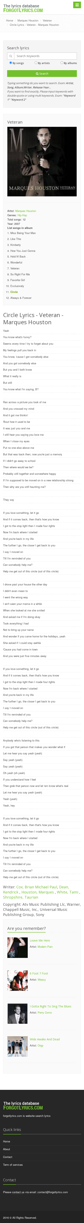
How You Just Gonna (22, 251)
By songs (18, 63)
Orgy (40, 1045)
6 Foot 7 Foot (39, 973)
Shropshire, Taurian (20, 897)
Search (43, 73)
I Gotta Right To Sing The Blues (50, 1006)
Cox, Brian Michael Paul (36, 886)
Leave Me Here (40, 940)
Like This (15, 239)
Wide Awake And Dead (45, 1039)
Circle (14, 292)
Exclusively (17, 286)
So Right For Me (20, 274)
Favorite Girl (17, 280)
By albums (70, 63)
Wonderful (16, 262)
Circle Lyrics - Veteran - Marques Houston (34, 25)
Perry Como (45, 1012)
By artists (44, 63)
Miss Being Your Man (23, 233)
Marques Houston (28, 20)
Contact (7, 1157)
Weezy (42, 979)
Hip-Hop (22, 215)
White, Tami (68, 892)
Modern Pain (45, 946)
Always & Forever (20, 298)
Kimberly (15, 245)
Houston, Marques (38, 892)
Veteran (47, 20)
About (6, 1149)
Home (9, 20)
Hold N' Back (18, 256)
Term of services (13, 1165)
